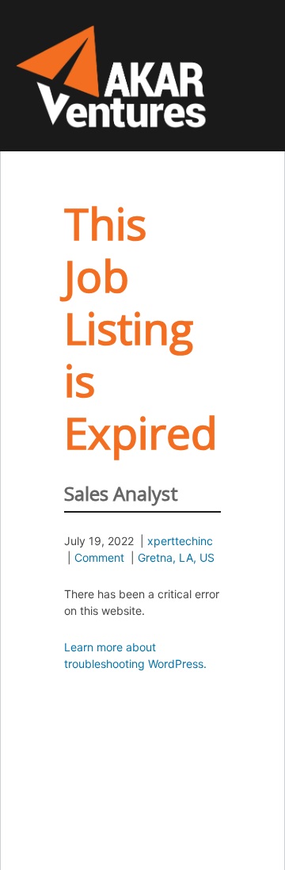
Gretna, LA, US (176, 557)
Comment (99, 557)
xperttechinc (180, 541)
